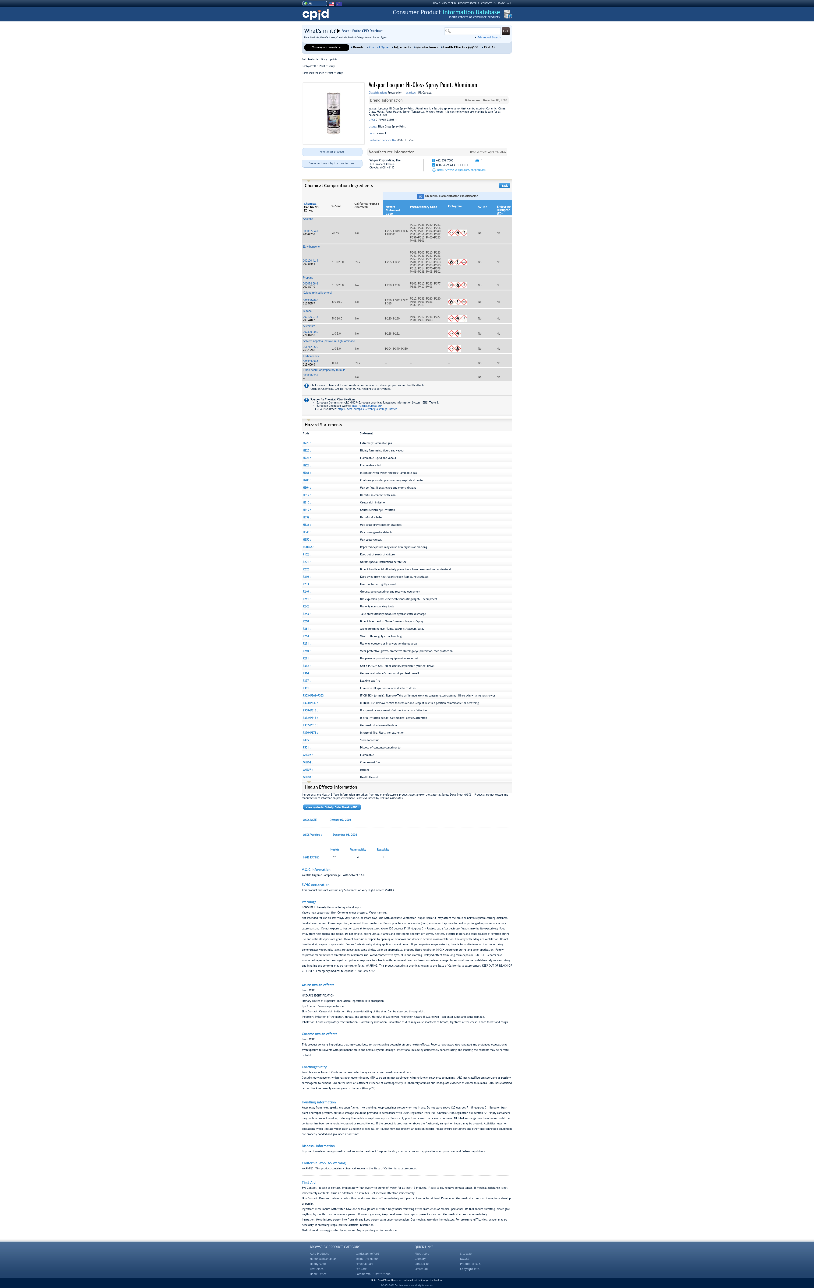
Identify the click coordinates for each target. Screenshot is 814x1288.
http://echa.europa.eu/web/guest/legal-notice (367, 409)
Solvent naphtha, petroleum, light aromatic (329, 341)
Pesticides (316, 1269)
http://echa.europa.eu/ (367, 405)
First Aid (490, 47)
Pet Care (361, 1269)
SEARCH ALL (504, 3)
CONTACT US (488, 3)
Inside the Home (366, 1258)
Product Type (379, 47)
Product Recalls (470, 1264)
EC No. (308, 210)
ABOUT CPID (449, 3)
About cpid (422, 1253)
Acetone (308, 218)
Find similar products (332, 151)
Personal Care (364, 1264)
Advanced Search (489, 37)
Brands (358, 47)
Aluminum (309, 326)
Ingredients (402, 47)
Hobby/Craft (318, 1264)
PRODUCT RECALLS (468, 3)
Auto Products (319, 1253)
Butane (307, 311)
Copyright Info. (470, 1269)
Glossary (420, 1258)
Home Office (318, 1274)
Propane (308, 277)
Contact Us (422, 1264)
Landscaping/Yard (367, 1253)
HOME (436, 3)
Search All (421, 1269)
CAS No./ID (311, 207)
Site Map (466, 1253)
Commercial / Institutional (373, 1274)
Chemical (310, 203)
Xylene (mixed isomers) (317, 292)
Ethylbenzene (311, 246)
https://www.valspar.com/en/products (461, 169)
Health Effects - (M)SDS (460, 47)
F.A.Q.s (464, 1258)
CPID (315, 14)
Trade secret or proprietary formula (324, 369)
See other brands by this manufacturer (332, 163)
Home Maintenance (323, 1258)
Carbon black (311, 356)
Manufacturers (427, 47)
